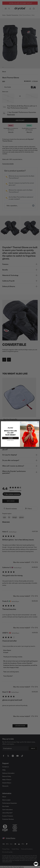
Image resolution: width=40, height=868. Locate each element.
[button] (36, 864)
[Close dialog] (38, 422)
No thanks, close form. (10, 440)
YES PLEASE (10, 438)
